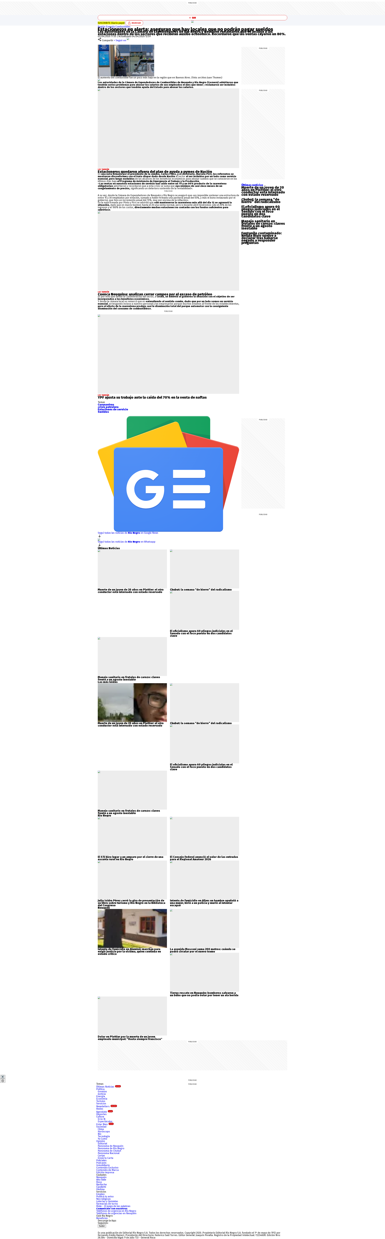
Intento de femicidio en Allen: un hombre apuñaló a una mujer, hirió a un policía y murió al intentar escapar (204, 903)
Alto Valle (101, 1179)
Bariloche (101, 1184)
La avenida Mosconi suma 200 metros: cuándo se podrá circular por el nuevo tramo (202, 950)
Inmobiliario (103, 1165)
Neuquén (101, 1177)
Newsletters (106, 1106)
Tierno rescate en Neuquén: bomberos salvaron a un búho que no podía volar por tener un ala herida (204, 994)
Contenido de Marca (107, 1170)
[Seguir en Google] (99, 80)
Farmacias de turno (107, 1203)
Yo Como (102, 1138)
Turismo (100, 1101)
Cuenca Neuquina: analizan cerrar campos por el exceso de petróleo (155, 294)
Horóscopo (104, 1131)
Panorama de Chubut (109, 1150)
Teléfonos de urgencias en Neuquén (116, 1213)
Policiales (101, 1160)
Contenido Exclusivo (107, 1167)
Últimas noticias (252, 185)
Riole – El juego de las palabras (113, 1206)
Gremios (102, 1091)
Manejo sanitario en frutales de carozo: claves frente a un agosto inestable (263, 224)
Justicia (102, 1093)
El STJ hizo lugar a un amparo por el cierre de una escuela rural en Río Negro (130, 858)
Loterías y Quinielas (107, 1201)
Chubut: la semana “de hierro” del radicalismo (260, 200)
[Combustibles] (192, 21)
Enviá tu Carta (105, 1158)
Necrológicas (103, 1198)
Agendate (104, 1111)
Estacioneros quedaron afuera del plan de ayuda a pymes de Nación (155, 172)
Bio (99, 1134)
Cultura (100, 1116)
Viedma (100, 1189)
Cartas (101, 1155)
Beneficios (102, 1218)
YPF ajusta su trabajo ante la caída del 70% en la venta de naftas (152, 397)
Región (102, 26)
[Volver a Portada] (192, 17)
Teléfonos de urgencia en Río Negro (116, 1211)
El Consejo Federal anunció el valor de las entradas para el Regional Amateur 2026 (204, 858)
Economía (101, 1098)
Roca (99, 1182)
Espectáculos (105, 1121)
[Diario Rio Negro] (110, 1229)
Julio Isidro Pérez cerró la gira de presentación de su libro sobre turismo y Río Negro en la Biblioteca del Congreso (131, 903)
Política (100, 1089)
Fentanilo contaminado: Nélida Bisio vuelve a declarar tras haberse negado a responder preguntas (261, 238)
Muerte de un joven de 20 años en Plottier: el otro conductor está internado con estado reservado (263, 191)
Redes (99, 1108)
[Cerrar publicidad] (2, 1077)
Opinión (100, 1141)
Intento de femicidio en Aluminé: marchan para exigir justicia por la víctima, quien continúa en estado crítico (129, 951)
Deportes (101, 1114)
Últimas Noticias (108, 1086)
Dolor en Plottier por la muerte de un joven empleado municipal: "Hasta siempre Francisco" (130, 1038)
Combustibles (122, 26)
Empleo (100, 1194)
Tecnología (104, 1136)
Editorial (102, 1143)
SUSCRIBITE (111, 23)
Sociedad (101, 1126)
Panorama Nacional (108, 1153)
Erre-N (101, 1119)
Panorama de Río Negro (111, 1148)
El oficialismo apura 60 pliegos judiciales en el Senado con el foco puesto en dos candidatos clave (260, 211)
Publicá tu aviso (105, 1196)
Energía (110, 26)
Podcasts (101, 1162)
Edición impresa (105, 1172)
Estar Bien (104, 1124)
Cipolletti (101, 1186)
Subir (102, 1226)
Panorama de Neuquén (110, 1146)
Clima (101, 1129)
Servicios (101, 1103)
